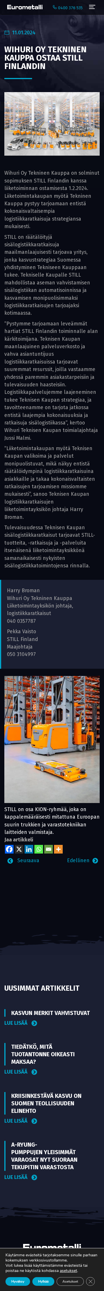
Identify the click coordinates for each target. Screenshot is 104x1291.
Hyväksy (17, 1281)
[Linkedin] (29, 849)
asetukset (68, 1270)
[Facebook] (9, 849)
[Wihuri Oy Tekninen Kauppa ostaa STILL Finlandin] (52, 124)
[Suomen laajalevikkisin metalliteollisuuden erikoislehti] (23, 7)
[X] (19, 849)
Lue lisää (16, 1023)
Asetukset (70, 1281)
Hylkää (43, 1281)
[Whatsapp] (38, 849)
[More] (58, 849)
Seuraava (27, 861)
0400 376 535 (70, 7)
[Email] (48, 849)
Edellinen (78, 861)
